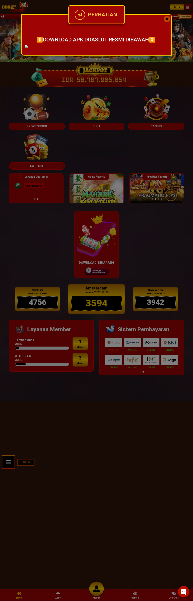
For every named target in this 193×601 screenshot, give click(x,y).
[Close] (167, 19)
